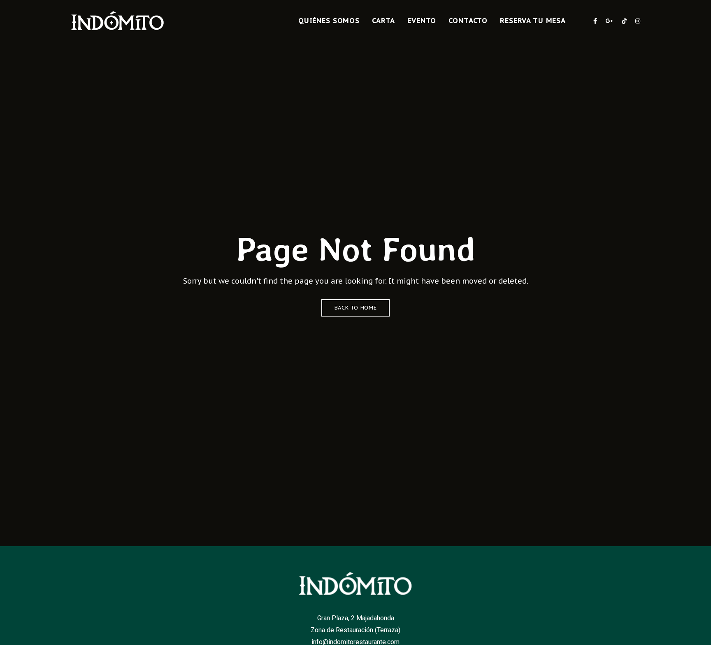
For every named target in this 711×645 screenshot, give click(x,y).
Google (609, 21)
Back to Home (356, 307)
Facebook (595, 21)
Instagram (637, 21)
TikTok (624, 21)
